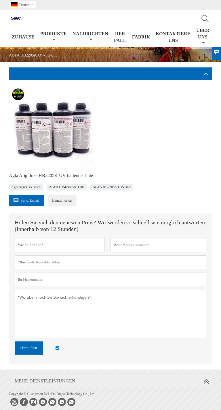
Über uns (202, 33)
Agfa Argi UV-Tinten (26, 187)
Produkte (53, 33)
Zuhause (23, 36)
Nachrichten (90, 33)
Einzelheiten (62, 200)
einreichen (28, 348)
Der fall (120, 37)
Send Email (26, 200)
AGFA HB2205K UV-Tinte (112, 187)
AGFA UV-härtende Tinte (66, 187)
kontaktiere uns (173, 37)
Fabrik (141, 36)
